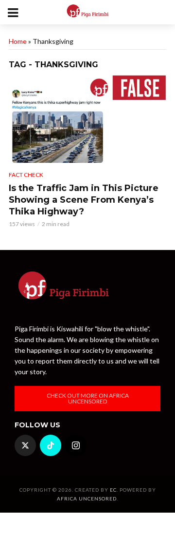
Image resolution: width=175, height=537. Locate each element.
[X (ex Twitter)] (25, 445)
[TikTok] (50, 445)
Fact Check (26, 174)
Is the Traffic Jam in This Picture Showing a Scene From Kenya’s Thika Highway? (83, 200)
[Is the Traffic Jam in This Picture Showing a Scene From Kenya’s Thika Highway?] (87, 119)
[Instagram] (76, 445)
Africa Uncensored (87, 498)
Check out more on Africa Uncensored (88, 398)
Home (18, 41)
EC (113, 490)
